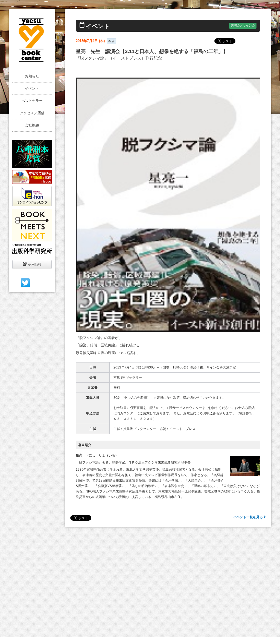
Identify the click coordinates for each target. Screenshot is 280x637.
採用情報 (34, 264)
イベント (32, 88)
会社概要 (32, 125)
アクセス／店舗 (32, 113)
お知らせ (32, 76)
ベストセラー (32, 101)
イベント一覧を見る (248, 517)
